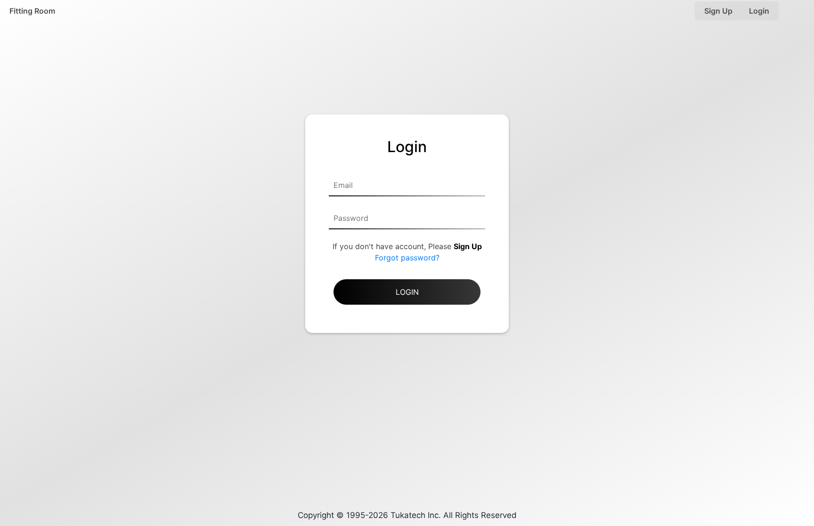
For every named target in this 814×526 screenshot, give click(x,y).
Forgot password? (407, 257)
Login (759, 11)
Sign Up (718, 11)
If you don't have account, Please (407, 246)
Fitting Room (32, 11)
